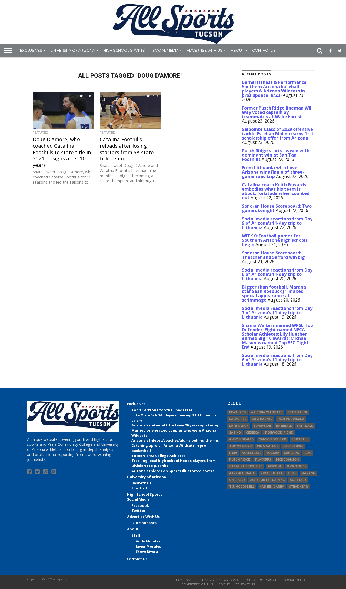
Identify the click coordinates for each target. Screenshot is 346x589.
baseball (284, 426)
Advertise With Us (204, 50)
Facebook (140, 505)
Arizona (275, 466)
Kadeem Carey (272, 486)
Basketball (141, 483)
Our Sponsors (144, 522)
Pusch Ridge (239, 459)
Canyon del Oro (272, 439)
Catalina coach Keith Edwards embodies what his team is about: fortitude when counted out (276, 191)
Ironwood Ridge (278, 432)
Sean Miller (297, 412)
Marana (308, 473)
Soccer (272, 453)
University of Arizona (73, 50)
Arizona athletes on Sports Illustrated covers (172, 470)
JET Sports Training (267, 480)
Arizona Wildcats (266, 412)
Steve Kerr (298, 486)
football (299, 439)
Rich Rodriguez (291, 419)
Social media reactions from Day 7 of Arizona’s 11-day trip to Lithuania (277, 312)
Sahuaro (291, 453)
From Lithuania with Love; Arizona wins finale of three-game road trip (273, 172)
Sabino (235, 432)
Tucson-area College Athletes (158, 455)
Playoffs (263, 459)
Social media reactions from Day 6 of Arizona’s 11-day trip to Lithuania (277, 359)
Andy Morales (148, 541)
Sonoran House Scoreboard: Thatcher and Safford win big (273, 255)
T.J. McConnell (241, 486)
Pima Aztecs (267, 446)
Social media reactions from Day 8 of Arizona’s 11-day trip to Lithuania (277, 274)
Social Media (165, 50)
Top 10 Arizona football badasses (161, 410)
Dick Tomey (296, 466)
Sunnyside (262, 426)
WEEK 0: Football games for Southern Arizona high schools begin (275, 240)
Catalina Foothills (245, 466)
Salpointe (238, 419)
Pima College (272, 473)
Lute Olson (238, 426)
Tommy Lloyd (240, 446)
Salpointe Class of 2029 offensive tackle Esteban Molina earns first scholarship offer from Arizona (278, 133)
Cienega (252, 432)
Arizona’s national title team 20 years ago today (175, 425)
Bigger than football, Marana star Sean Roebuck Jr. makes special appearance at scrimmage (274, 293)
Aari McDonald (242, 473)
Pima (233, 453)
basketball (293, 446)
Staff (135, 535)
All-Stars (298, 480)
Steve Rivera (147, 551)
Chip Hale (237, 480)
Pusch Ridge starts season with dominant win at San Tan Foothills (276, 155)
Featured (237, 412)
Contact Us (264, 50)
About (237, 50)
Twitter (138, 510)
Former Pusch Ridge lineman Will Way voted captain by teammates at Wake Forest (277, 112)
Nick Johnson (287, 459)
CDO (307, 453)
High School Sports (124, 50)
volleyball (251, 453)
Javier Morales (148, 546)
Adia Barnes (262, 419)
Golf (292, 473)
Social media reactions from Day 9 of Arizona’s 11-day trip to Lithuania (277, 223)
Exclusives (31, 50)
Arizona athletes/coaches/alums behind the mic (175, 440)
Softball (305, 426)
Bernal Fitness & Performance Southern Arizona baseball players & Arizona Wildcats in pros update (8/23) (274, 88)
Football (139, 488)
